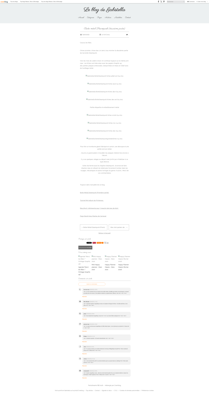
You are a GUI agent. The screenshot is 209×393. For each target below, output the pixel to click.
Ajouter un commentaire (92, 284)
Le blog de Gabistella (104, 9)
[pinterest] (164, 2)
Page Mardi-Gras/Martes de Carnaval (93, 216)
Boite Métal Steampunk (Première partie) (94, 192)
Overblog (117, 385)
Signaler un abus (107, 390)
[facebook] (158, 2)
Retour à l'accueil (104, 233)
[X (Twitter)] (161, 2)
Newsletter (118, 17)
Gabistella (67, 390)
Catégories (90, 17)
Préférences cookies (148, 390)
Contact (128, 17)
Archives (108, 17)
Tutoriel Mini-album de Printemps (92, 200)
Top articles (89, 390)
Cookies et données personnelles (130, 390)
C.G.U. (116, 390)
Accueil (81, 17)
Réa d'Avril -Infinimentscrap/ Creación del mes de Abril (99, 208)
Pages (99, 17)
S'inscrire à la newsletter (85, 247)
